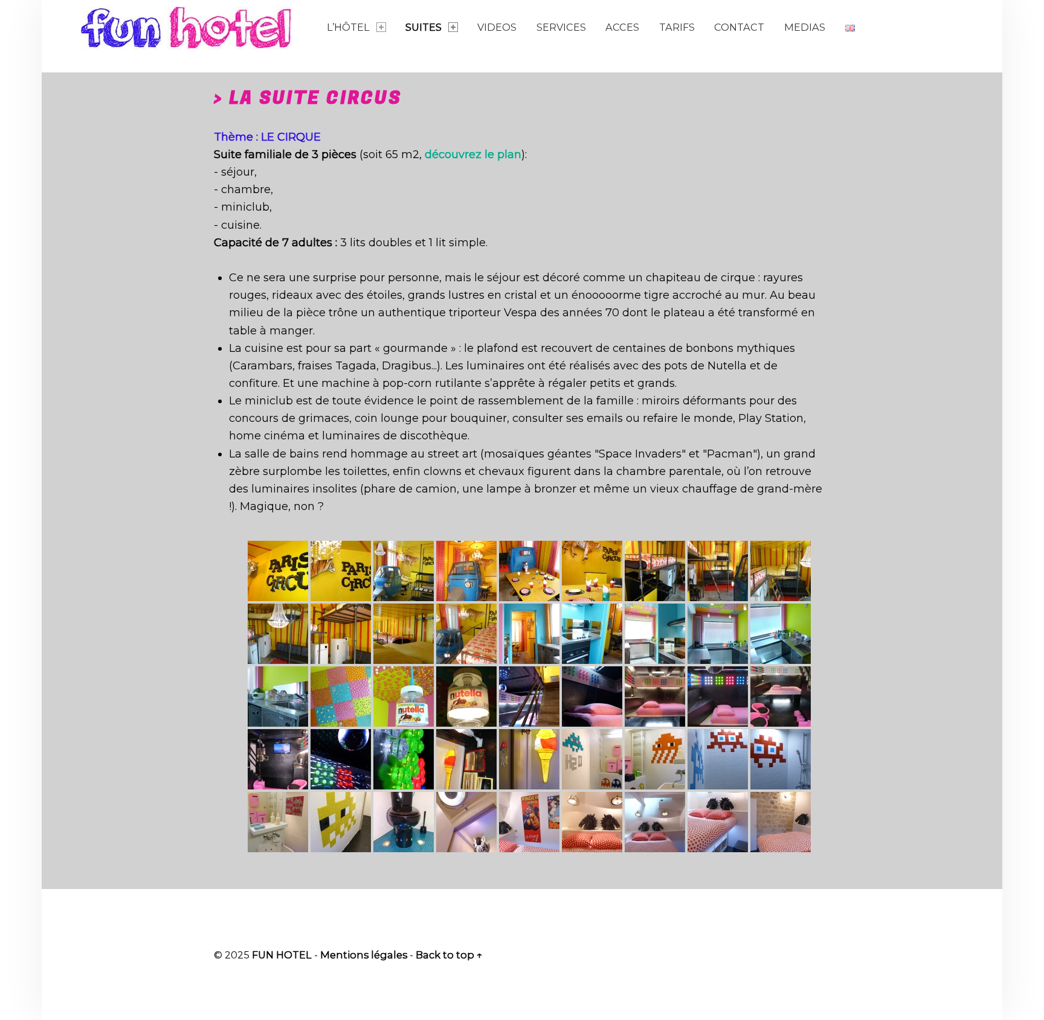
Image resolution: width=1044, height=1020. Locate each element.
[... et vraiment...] (655, 696)
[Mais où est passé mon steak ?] (592, 571)
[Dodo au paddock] (592, 822)
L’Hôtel (348, 27)
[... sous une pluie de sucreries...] (655, 634)
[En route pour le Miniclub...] (529, 696)
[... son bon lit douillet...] (592, 696)
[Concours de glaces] (466, 759)
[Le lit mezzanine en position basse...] (780, 571)
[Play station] (278, 759)
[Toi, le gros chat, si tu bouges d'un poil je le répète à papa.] (466, 634)
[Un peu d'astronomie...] (341, 759)
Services (561, 27)
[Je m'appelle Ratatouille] (278, 571)
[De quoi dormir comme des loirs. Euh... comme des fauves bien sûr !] (403, 634)
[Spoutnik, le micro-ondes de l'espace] (780, 634)
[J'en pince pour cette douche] (780, 759)
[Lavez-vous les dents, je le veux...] (655, 759)
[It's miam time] (529, 571)
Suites (423, 27)
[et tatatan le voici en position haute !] (278, 634)
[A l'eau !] (592, 759)
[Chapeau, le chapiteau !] (403, 571)
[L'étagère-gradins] (655, 571)
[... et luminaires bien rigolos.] (403, 696)
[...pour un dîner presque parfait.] (718, 634)
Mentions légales (363, 955)
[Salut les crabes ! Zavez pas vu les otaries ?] (718, 759)
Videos (497, 27)
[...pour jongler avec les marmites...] (592, 634)
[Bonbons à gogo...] (341, 696)
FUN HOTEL (282, 955)
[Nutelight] (466, 696)
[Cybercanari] (341, 822)
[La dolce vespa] (466, 571)
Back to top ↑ (449, 955)
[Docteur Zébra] (466, 822)
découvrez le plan (473, 154)
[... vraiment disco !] (718, 696)
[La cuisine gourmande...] (529, 634)
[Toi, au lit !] (655, 822)
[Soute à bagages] (718, 822)
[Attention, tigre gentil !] (341, 571)
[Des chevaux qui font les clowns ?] (529, 822)
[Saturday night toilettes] (403, 822)
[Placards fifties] (341, 634)
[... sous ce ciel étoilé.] (403, 759)
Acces (622, 27)
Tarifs (677, 27)
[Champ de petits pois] (780, 822)
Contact (739, 27)
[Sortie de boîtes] (278, 822)
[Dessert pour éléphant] (529, 759)
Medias (804, 27)
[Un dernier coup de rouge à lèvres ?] (278, 696)
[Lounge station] (780, 696)
